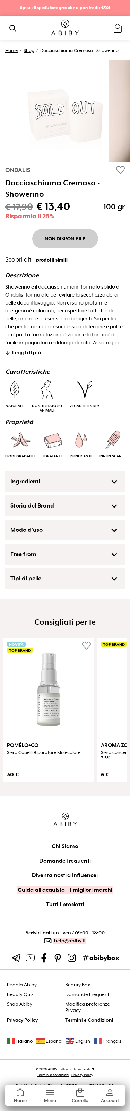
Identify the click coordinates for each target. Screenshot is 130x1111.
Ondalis (17, 170)
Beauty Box (77, 985)
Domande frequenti (65, 860)
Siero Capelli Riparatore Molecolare (43, 753)
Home (11, 50)
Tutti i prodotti (65, 904)
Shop (29, 50)
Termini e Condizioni (89, 1020)
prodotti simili (52, 260)
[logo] (65, 28)
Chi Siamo (65, 846)
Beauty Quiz (20, 994)
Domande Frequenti (87, 994)
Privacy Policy (22, 1020)
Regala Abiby (22, 985)
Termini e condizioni (53, 1075)
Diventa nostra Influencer (65, 875)
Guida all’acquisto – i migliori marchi (65, 890)
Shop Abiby (19, 1004)
